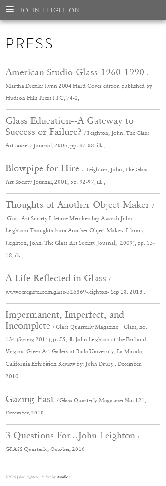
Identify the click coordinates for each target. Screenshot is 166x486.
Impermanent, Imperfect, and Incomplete (76, 344)
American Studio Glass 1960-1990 (79, 84)
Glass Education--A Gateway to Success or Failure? (77, 132)
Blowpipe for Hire (77, 173)
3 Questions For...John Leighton (72, 441)
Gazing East (76, 404)
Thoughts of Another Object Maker (80, 229)
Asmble (62, 477)
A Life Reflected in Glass (75, 283)
